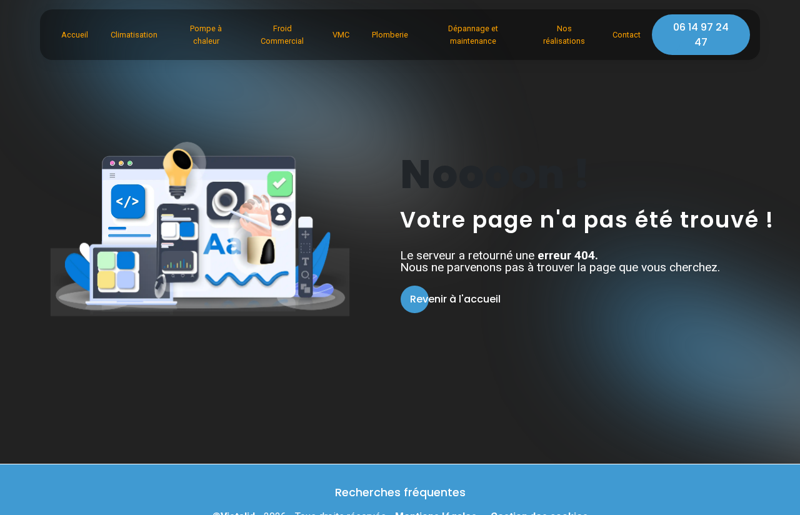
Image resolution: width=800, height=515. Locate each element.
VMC (340, 34)
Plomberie (390, 34)
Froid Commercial (282, 34)
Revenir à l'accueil (455, 299)
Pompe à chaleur (206, 34)
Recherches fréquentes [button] (400, 492)
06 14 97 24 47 (701, 34)
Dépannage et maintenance (473, 34)
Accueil (74, 34)
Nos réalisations (564, 34)
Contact (626, 34)
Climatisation (134, 34)
